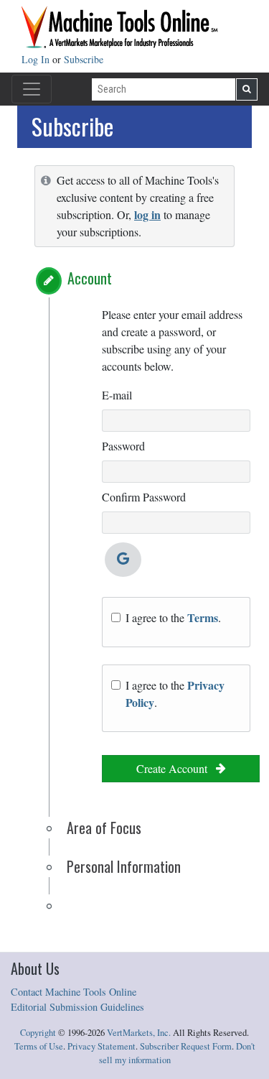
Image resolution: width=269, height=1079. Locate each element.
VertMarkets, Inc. (139, 1033)
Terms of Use (38, 1046)
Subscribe (83, 59)
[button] (49, 281)
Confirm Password (144, 496)
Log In (37, 59)
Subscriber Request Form (186, 1046)
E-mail (117, 394)
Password (123, 445)
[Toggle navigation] (31, 89)
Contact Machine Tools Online (73, 992)
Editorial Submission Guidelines (77, 1007)
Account (89, 278)
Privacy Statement (101, 1046)
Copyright (38, 1033)
